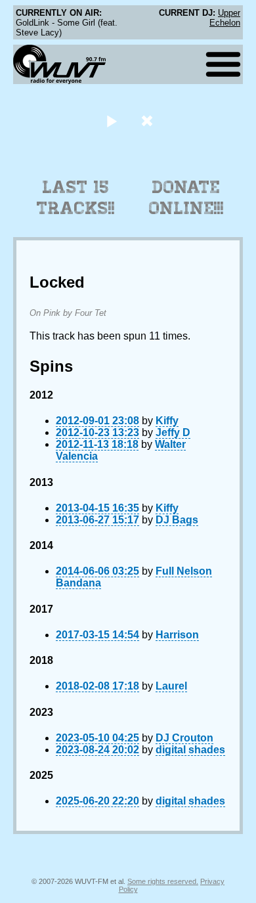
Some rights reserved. (162, 881)
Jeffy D (173, 432)
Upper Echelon (224, 18)
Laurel (171, 686)
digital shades (190, 749)
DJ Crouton (184, 737)
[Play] (111, 120)
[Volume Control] (148, 120)
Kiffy (167, 420)
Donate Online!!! (186, 198)
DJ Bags (177, 519)
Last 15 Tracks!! (76, 198)
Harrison (177, 634)
